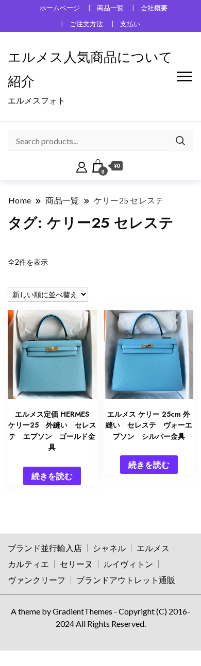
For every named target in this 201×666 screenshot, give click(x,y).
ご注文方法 (86, 24)
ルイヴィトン (128, 564)
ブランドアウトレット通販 (125, 580)
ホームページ (60, 8)
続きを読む (52, 476)
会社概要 (154, 8)
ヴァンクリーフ (36, 580)
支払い (130, 24)
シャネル (109, 548)
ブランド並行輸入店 (45, 548)
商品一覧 (110, 8)
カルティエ (28, 564)
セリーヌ (76, 564)
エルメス (153, 548)
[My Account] (81, 166)
